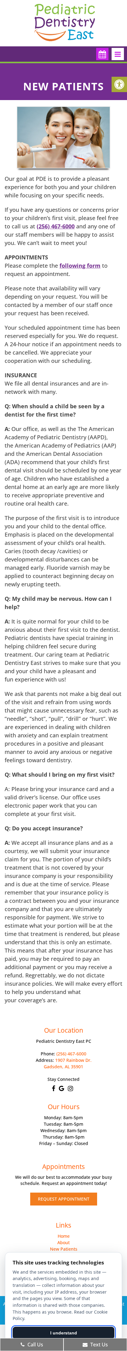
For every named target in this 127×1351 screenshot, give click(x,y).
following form (79, 265)
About (63, 1242)
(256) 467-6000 (56, 226)
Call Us (34, 1344)
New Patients (63, 1249)
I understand (63, 1332)
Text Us (98, 1344)
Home (64, 1236)
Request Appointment (63, 1199)
